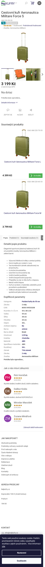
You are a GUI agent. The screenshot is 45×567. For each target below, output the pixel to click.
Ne (23, 326)
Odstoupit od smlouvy (9, 475)
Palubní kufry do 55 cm (31, 301)
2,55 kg (25, 335)
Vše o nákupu (6, 456)
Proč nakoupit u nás (9, 449)
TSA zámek (26, 350)
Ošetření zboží (6, 465)
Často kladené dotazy (9, 453)
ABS (23, 341)
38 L (23, 347)
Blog (3, 468)
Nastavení (21, 553)
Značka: (15, 28)
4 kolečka (25, 338)
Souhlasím (21, 561)
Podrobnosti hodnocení (32, 25)
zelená (24, 329)
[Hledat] (26, 3)
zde (3, 546)
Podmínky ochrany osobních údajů (14, 446)
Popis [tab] (5, 238)
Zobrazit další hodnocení (33, 427)
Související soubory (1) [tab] (29, 238)
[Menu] (39, 3)
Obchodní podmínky (9, 443)
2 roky (24, 353)
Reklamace (5, 462)
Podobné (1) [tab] (14, 238)
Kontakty (4, 471)
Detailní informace (8, 103)
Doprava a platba (8, 459)
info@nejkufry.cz (11, 533)
